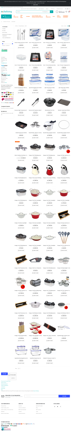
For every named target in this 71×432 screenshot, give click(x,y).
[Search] (51, 11)
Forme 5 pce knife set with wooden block (21, 87)
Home (1, 21)
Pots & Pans (4, 32)
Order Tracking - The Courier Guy (7, 409)
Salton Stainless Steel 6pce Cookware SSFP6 (21, 155)
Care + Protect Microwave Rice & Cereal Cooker (49, 65)
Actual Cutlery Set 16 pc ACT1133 (21, 42)
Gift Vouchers (38, 409)
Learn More (35, 4)
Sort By (16, 25)
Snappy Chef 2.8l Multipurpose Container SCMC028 (21, 200)
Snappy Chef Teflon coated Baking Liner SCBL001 (49, 335)
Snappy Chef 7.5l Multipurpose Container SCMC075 (49, 290)
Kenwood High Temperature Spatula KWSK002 (21, 110)
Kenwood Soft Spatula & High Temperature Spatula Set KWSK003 (35, 110)
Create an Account (60, 8)
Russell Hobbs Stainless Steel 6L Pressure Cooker (49, 132)
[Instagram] (69, 9)
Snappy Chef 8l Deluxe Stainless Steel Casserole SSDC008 (35, 313)
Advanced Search (4, 384)
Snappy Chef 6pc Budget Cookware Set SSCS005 (63, 268)
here (6, 82)
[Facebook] (65, 9)
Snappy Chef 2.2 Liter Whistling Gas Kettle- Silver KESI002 (63, 177)
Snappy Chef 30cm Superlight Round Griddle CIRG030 (35, 245)
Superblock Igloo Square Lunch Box (63, 335)
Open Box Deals (21, 16)
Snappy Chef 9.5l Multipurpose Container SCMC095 (49, 313)
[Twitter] (67, 9)
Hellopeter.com (4, 73)
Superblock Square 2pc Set (35, 358)
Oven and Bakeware (6, 37)
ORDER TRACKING (59, 16)
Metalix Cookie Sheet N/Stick (64, 110)
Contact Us (52, 8)
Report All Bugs (36, 390)
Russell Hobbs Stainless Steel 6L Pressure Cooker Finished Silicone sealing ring (63, 132)
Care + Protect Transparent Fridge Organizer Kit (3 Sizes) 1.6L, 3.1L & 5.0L (63, 65)
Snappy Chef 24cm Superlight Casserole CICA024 (35, 222)
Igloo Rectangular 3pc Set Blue (35, 87)
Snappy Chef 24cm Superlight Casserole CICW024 (49, 222)
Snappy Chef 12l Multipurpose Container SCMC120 (49, 155)
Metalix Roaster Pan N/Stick (21, 132)
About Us (20, 405)
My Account (62, 12)
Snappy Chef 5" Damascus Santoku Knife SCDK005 (21, 268)
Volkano (28, 16)
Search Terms (3, 382)
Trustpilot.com (4, 63)
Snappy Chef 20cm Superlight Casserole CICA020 (35, 200)
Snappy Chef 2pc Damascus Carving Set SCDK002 (63, 222)
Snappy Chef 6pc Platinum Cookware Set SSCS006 (21, 290)
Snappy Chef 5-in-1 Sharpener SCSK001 (35, 268)
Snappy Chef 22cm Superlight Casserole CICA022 (63, 200)
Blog (2, 389)
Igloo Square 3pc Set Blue (64, 87)
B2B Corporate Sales (22, 409)
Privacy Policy (3, 405)
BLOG (54, 16)
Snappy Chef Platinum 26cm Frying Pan (63, 313)
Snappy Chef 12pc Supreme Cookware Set (63, 155)
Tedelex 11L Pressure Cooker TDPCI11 (49, 358)
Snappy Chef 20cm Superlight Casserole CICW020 (49, 200)
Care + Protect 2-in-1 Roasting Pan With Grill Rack (49, 42)
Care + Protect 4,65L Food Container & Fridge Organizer (63, 42)
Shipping (2, 411)
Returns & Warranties (5, 413)
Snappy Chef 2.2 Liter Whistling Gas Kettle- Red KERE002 (49, 177)
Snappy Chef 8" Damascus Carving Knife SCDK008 (21, 313)
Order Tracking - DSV (5, 407)
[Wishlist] (66, 11)
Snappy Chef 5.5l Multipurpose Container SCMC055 (49, 268)
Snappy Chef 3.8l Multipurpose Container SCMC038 (21, 245)
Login (37, 411)
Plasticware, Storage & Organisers (6, 35)
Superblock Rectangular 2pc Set (21, 358)
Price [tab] (3, 41)
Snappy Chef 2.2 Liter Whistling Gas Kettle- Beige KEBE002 (35, 177)
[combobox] (34, 11)
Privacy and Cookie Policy (5, 381)
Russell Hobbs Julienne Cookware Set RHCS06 (35, 132)
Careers (20, 411)
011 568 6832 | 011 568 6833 (65, 16)
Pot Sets (4, 30)
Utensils (3, 28)
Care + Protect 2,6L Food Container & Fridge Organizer (35, 42)
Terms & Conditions (22, 407)
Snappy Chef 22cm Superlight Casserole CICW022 (21, 222)
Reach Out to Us (39, 413)
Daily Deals (3, 388)
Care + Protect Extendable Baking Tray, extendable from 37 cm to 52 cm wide (35, 65)
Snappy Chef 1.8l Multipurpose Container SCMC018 (35, 155)
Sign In (47, 8)
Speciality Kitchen (6, 21)
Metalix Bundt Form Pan (49, 110)
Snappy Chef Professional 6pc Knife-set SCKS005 (21, 335)
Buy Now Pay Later (39, 405)
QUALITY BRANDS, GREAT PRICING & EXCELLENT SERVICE (37, 16)
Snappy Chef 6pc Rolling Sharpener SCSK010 (35, 290)
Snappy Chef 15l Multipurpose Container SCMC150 (21, 177)
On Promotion (16, 16)
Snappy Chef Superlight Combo (35, 335)
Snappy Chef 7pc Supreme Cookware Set (63, 290)
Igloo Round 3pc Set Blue (50, 87)
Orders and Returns (4, 385)
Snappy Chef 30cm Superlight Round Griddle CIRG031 (49, 245)
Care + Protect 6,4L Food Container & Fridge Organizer (21, 65)
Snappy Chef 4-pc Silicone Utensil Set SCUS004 (63, 245)
